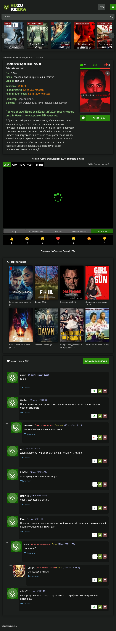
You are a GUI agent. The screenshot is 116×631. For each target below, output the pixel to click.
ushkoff (23, 591)
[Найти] (111, 17)
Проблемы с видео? (99, 164)
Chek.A (31, 567)
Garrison (24, 400)
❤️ (58, 240)
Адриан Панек (26, 99)
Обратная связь (9, 625)
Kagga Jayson (60, 102)
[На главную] (16, 7)
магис (27, 544)
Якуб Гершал (45, 102)
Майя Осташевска (26, 102)
